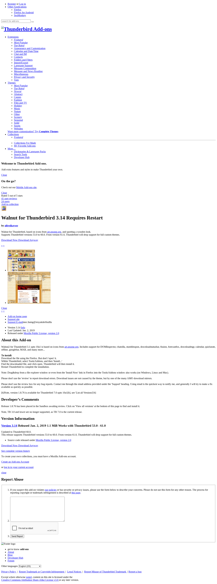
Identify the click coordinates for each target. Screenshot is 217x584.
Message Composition (25, 68)
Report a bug (135, 571)
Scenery (18, 117)
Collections (13, 134)
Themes (12, 82)
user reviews (9, 198)
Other (17, 114)
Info (23, 327)
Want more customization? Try (33, 131)
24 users (5, 201)
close (3, 472)
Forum (11, 560)
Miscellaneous (21, 74)
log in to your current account (19, 467)
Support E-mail (15, 322)
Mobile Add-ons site (26, 187)
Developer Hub (22, 157)
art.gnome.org (54, 231)
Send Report (17, 536)
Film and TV (20, 102)
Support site (14, 319)
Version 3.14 (9, 425)
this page (75, 492)
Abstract (18, 94)
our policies (50, 489)
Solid (16, 123)
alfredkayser (11, 225)
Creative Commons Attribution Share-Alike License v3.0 (30, 580)
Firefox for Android (24, 12)
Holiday (18, 105)
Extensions (13, 37)
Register (12, 4)
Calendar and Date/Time (26, 51)
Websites (18, 128)
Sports (17, 125)
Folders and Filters (23, 59)
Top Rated (19, 45)
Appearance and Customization (29, 48)
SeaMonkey (20, 15)
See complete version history (15, 451)
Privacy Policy (9, 571)
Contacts (18, 57)
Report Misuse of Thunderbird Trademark (105, 571)
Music (17, 108)
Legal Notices (74, 571)
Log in (22, 4)
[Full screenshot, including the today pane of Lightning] (29, 302)
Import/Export (21, 62)
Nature (17, 111)
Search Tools (20, 154)
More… (12, 148)
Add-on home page (17, 316)
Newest (17, 91)
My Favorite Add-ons (25, 145)
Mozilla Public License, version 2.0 (41, 333)
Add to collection (10, 204)
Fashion (18, 100)
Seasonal (18, 120)
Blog (10, 555)
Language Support (23, 65)
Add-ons (42, 29)
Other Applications (17, 6)
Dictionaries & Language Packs (30, 151)
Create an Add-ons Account (15, 461)
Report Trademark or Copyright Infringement (42, 571)
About (11, 552)
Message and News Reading (28, 71)
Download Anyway (28, 240)
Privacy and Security (24, 77)
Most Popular (21, 42)
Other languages (9, 566)
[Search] (32, 21)
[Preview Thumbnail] (21, 270)
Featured (18, 39)
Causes (17, 97)
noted (29, 577)
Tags (16, 80)
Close (4, 175)
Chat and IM (20, 54)
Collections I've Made (25, 143)
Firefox (17, 9)
